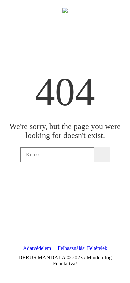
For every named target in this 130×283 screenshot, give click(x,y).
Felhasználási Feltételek (82, 248)
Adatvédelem (37, 248)
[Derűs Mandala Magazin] (65, 10)
